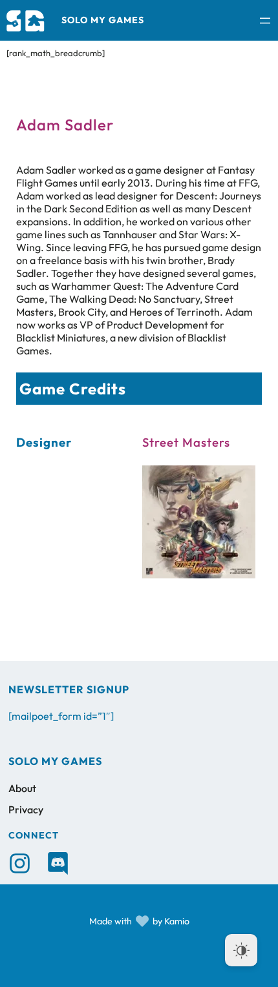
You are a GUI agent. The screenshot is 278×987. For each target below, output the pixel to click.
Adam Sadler (65, 124)
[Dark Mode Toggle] (241, 950)
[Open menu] (265, 20)
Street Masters (186, 442)
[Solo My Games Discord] (58, 863)
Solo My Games (102, 20)
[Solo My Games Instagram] (19, 863)
